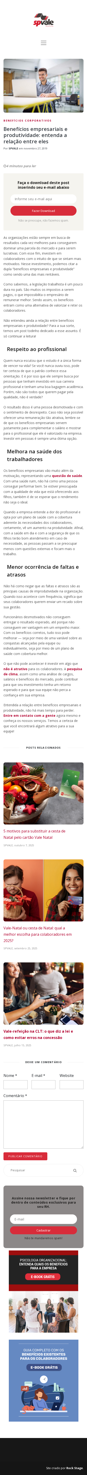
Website (67, 1075)
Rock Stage (74, 1468)
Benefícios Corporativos (27, 120)
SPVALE (13, 148)
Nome (10, 1075)
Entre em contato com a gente (29, 715)
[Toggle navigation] (43, 42)
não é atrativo (15, 669)
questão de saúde (67, 475)
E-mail (38, 1075)
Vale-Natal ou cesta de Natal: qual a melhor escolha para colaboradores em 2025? (37, 934)
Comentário (15, 1095)
